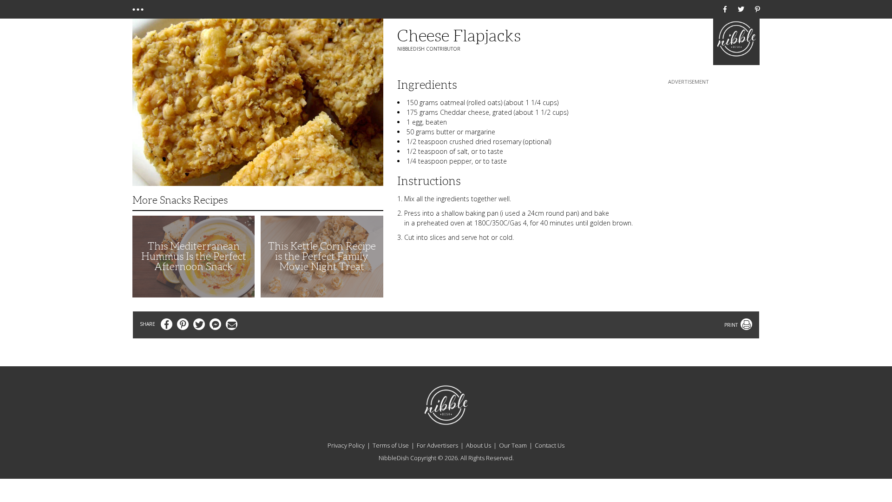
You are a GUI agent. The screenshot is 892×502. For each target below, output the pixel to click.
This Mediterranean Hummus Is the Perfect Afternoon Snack (193, 256)
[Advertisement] (688, 144)
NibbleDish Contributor (428, 48)
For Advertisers (437, 445)
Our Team (513, 445)
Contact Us (549, 445)
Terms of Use (391, 445)
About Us (478, 445)
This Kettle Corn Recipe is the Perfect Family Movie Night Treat (322, 256)
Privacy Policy (346, 445)
